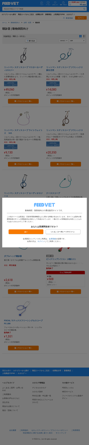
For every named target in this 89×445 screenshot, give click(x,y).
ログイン (41, 241)
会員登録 (52, 239)
